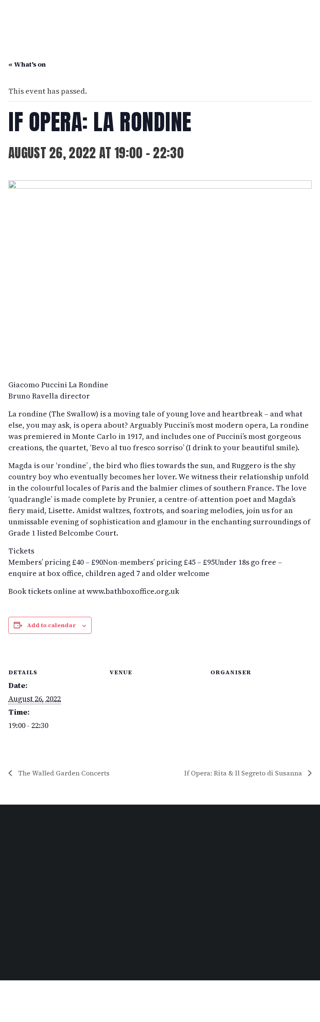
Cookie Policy (126, 956)
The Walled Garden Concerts (63, 773)
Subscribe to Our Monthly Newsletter (59, 932)
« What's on (27, 64)
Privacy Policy (83, 956)
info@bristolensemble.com (164, 871)
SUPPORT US (23, 901)
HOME (13, 863)
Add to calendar (51, 625)
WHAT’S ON (21, 871)
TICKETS (17, 878)
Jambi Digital (86, 1006)
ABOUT (15, 886)
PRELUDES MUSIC (30, 893)
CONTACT (18, 908)
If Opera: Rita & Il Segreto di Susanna (244, 773)
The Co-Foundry (38, 1006)
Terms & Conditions (31, 956)
